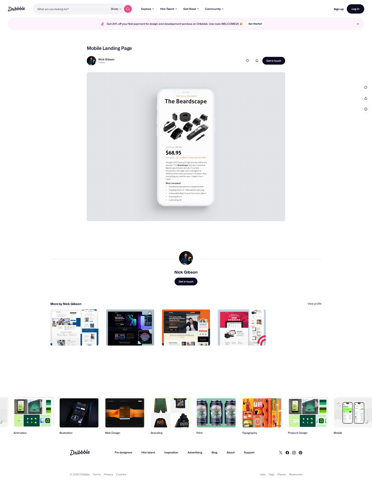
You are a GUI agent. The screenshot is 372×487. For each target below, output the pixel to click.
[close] (358, 24)
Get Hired (189, 8)
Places (281, 474)
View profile (315, 303)
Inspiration (171, 452)
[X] (280, 452)
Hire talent (148, 452)
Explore (146, 8)
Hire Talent (167, 8)
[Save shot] (257, 61)
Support (249, 452)
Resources (295, 474)
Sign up (339, 9)
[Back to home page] (16, 8)
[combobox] (70, 9)
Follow (101, 62)
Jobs (262, 474)
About (231, 452)
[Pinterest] (300, 452)
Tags (271, 474)
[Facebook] (287, 452)
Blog (214, 452)
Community (213, 8)
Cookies (121, 474)
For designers (123, 452)
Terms (97, 474)
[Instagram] (294, 452)
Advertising (195, 452)
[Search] (128, 9)
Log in (355, 8)
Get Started (255, 23)
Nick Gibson (106, 59)
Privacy (108, 474)
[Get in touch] (75, 338)
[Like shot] (247, 61)
